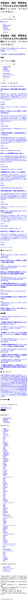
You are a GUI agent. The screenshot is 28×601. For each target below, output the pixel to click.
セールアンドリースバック (9, 543)
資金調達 (5, 386)
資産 (26, 380)
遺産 (5, 376)
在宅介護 (19, 375)
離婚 (12, 382)
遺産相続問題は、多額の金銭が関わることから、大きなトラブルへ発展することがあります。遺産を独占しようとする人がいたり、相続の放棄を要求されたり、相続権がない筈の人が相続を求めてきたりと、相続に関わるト (14, 178)
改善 (15, 393)
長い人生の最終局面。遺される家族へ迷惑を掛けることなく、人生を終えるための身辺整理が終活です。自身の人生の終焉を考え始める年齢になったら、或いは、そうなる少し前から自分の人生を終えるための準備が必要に (14, 160)
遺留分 (5, 529)
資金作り (12, 392)
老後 (14, 382)
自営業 (15, 380)
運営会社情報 (7, 73)
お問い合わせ (5, 21)
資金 (8, 383)
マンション (11, 380)
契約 (2, 389)
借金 (23, 385)
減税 (6, 380)
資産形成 (17, 379)
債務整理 (17, 376)
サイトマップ (7, 77)
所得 (19, 383)
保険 (4, 392)
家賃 (2, 386)
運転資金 (4, 385)
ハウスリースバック (6, 382)
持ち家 (11, 378)
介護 (9, 376)
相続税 (2, 375)
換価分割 (6, 390)
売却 (4, 498)
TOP (4, 24)
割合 (2, 392)
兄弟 (19, 387)
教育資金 (4, 383)
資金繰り (13, 383)
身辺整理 (22, 389)
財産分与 (6, 379)
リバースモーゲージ (8, 550)
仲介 (10, 383)
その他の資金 (7, 422)
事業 (26, 385)
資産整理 (23, 382)
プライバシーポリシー (10, 74)
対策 (3, 379)
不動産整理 (15, 378)
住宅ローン (15, 387)
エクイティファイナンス (9, 389)
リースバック (6, 435)
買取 (16, 382)
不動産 (25, 387)
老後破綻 (23, 380)
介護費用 (22, 395)
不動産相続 (7, 375)
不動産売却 (12, 379)
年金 (24, 383)
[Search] (14, 16)
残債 (9, 386)
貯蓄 (22, 383)
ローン (3, 380)
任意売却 (22, 390)
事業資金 (6, 419)
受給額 (22, 387)
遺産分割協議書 (22, 393)
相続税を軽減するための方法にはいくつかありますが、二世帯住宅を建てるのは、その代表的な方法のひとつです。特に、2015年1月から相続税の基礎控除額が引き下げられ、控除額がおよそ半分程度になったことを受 (14, 140)
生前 (4, 447)
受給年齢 (17, 386)
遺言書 (23, 379)
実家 (4, 485)
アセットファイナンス (14, 390)
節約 (13, 395)
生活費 (19, 382)
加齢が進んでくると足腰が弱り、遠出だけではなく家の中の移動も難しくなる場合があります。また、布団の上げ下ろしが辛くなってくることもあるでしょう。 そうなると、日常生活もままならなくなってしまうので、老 (14, 218)
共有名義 (13, 376)
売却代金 (17, 389)
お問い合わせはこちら (6, 407)
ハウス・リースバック (16, 385)
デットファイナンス (7, 387)
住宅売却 (9, 385)
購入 (4, 396)
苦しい (16, 395)
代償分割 (7, 392)
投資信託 (6, 378)
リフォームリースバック (8, 393)
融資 (20, 386)
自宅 (19, 395)
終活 (26, 390)
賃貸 (11, 395)
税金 (17, 383)
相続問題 (12, 386)
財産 (3, 376)
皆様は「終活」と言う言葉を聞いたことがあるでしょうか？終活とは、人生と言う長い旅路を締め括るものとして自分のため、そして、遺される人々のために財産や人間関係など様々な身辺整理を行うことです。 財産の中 (14, 238)
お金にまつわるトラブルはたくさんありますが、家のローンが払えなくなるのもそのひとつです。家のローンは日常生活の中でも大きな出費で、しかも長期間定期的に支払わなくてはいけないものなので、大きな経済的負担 (14, 118)
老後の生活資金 (7, 418)
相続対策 (6, 421)
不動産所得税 (6, 515)
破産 (3, 378)
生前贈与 (5, 455)
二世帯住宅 (23, 376)
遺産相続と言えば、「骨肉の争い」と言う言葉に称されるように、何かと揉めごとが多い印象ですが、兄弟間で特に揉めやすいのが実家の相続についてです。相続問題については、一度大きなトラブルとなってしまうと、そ (14, 96)
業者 (3, 390)
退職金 (5, 465)
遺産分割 (5, 559)
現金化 (19, 380)
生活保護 (12, 375)
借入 (15, 375)
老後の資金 (21, 378)
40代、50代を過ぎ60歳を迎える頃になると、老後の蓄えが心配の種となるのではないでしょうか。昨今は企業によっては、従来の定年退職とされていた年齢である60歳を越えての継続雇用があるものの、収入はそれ (14, 197)
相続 (20, 379)
